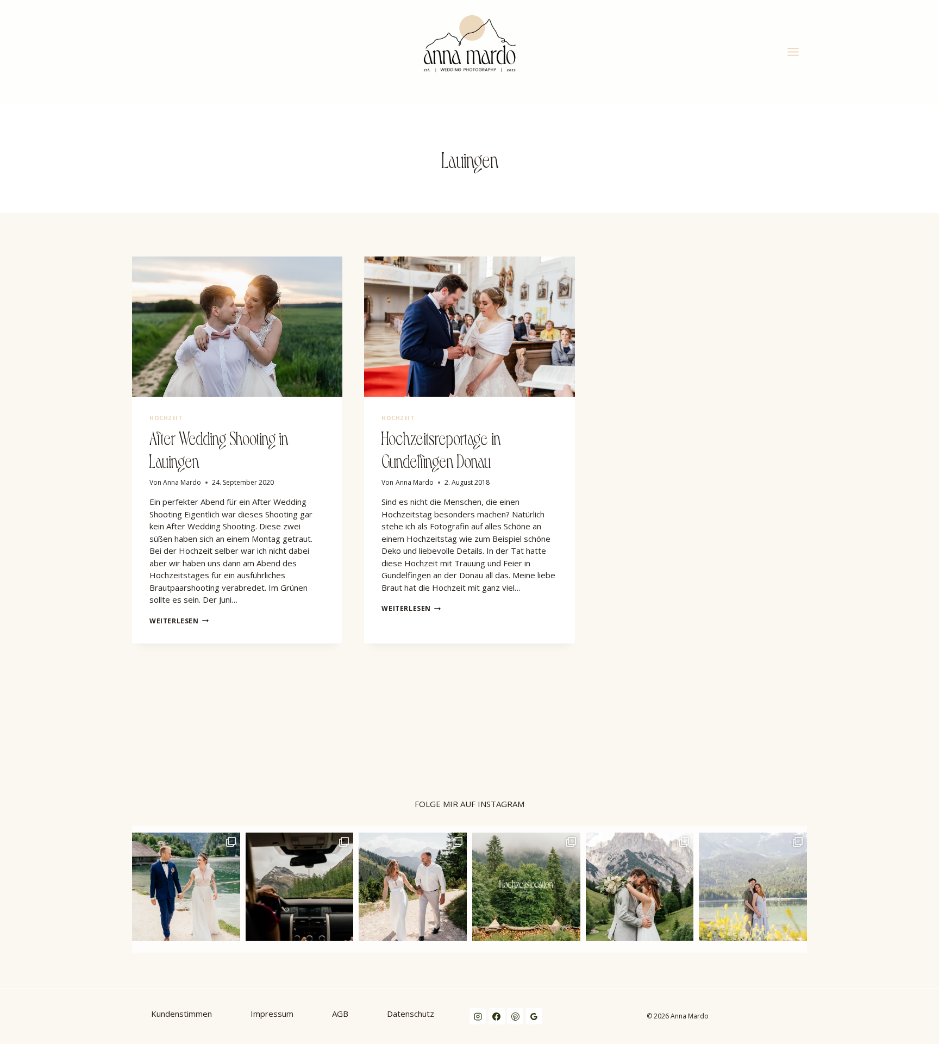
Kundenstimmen (181, 1013)
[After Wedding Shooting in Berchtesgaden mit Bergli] (640, 887)
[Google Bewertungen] (534, 1016)
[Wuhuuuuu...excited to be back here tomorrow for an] (300, 887)
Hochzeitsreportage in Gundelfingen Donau (441, 448)
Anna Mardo (182, 482)
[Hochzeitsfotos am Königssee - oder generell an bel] (186, 887)
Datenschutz (410, 1013)
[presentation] (237, 327)
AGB (340, 1013)
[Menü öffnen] (794, 51)
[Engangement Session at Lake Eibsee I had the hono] (753, 887)
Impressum (272, 1013)
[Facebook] (497, 1016)
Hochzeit (166, 418)
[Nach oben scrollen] (930, 743)
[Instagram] (478, 1016)
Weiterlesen (179, 621)
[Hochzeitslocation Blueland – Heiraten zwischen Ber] (526, 887)
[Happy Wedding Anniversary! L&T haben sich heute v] (413, 887)
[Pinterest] (515, 1016)
